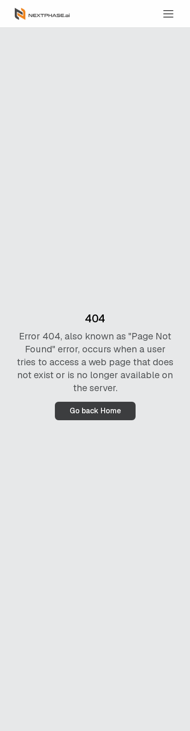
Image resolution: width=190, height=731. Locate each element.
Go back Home (95, 411)
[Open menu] (168, 13)
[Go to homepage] (42, 14)
